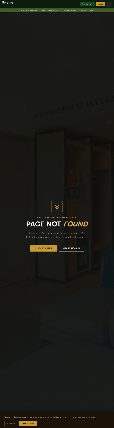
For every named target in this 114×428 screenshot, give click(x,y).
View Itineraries (71, 248)
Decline (11, 423)
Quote (100, 4)
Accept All (28, 423)
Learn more (90, 417)
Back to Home (45, 248)
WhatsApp (88, 4)
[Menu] (108, 4)
